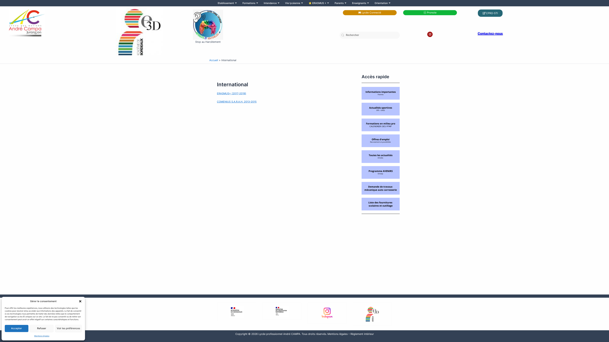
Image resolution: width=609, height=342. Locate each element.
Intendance (270, 3)
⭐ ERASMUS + (317, 3)
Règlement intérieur (362, 334)
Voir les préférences (68, 328)
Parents (339, 3)
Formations (248, 3)
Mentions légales (41, 336)
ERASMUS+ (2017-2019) (231, 93)
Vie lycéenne (292, 3)
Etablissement (226, 3)
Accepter (16, 328)
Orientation (381, 3)
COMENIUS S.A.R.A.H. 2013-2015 (237, 101)
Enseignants (359, 3)
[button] (80, 301)
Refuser (41, 328)
